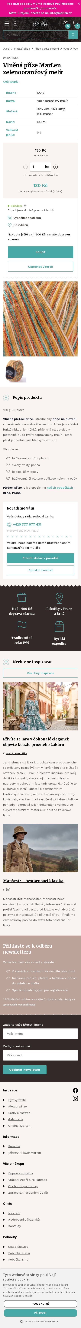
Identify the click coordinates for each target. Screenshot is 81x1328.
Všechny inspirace (40, 673)
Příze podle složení (46, 48)
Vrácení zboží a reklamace (27, 1180)
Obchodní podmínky (23, 1186)
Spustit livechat (40, 570)
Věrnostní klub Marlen (24, 1152)
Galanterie (15, 1119)
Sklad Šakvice (18, 1246)
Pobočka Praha (19, 1253)
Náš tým (14, 1213)
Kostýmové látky (16, 753)
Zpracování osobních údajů (28, 1192)
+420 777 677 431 (27, 524)
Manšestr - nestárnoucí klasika (33, 881)
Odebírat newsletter (24, 1069)
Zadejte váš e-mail (17, 1046)
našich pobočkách (60, 487)
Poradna (14, 1146)
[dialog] (40, 1298)
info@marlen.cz (61, 13)
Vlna (66, 48)
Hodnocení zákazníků (24, 1219)
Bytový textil (17, 1100)
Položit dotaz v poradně (40, 558)
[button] (17, 206)
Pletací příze (22, 48)
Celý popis (10, 81)
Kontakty (14, 1226)
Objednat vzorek (40, 266)
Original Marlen (19, 1125)
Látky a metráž (19, 1113)
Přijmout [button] (40, 1312)
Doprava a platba (20, 1173)
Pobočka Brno (18, 1259)
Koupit (41, 252)
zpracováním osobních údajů (19, 1004)
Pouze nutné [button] (40, 1303)
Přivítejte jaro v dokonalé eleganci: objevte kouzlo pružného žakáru (36, 742)
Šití (8, 889)
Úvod (6, 48)
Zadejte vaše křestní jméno (23, 1024)
